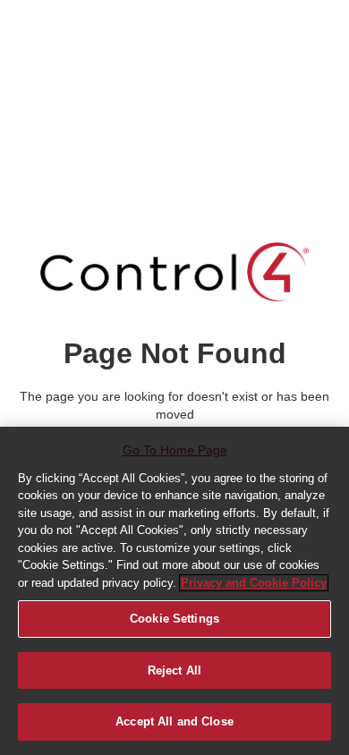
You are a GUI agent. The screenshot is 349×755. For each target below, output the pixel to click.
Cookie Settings (174, 618)
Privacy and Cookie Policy (254, 583)
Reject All (174, 670)
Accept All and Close (174, 721)
